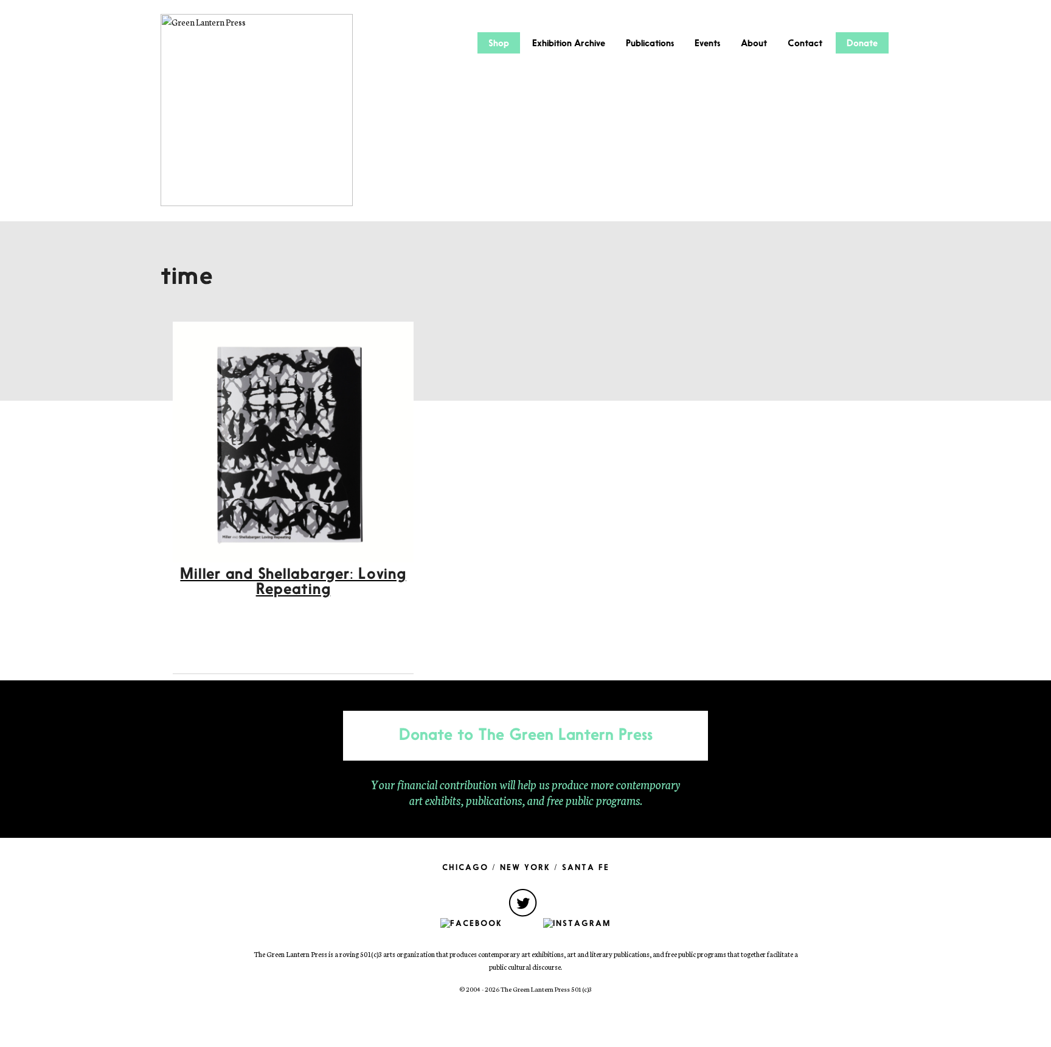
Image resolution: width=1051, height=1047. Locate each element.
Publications (650, 43)
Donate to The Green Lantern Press (526, 736)
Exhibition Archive (568, 43)
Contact (805, 43)
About (754, 43)
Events (707, 43)
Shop (498, 43)
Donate (862, 43)
